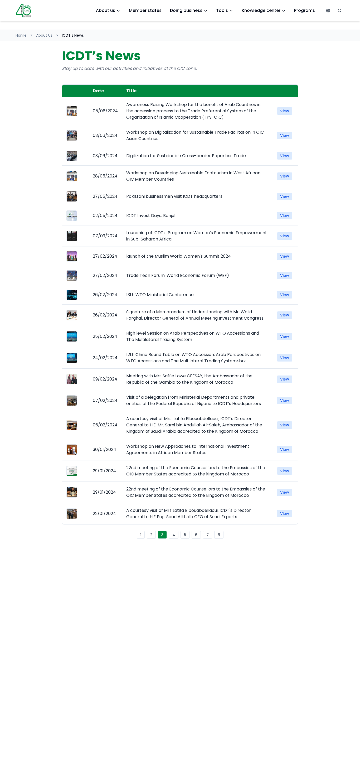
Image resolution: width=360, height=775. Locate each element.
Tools (222, 10)
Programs (304, 10)
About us (105, 10)
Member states (145, 10)
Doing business (186, 10)
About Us (44, 35)
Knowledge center (261, 10)
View (284, 111)
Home (21, 35)
